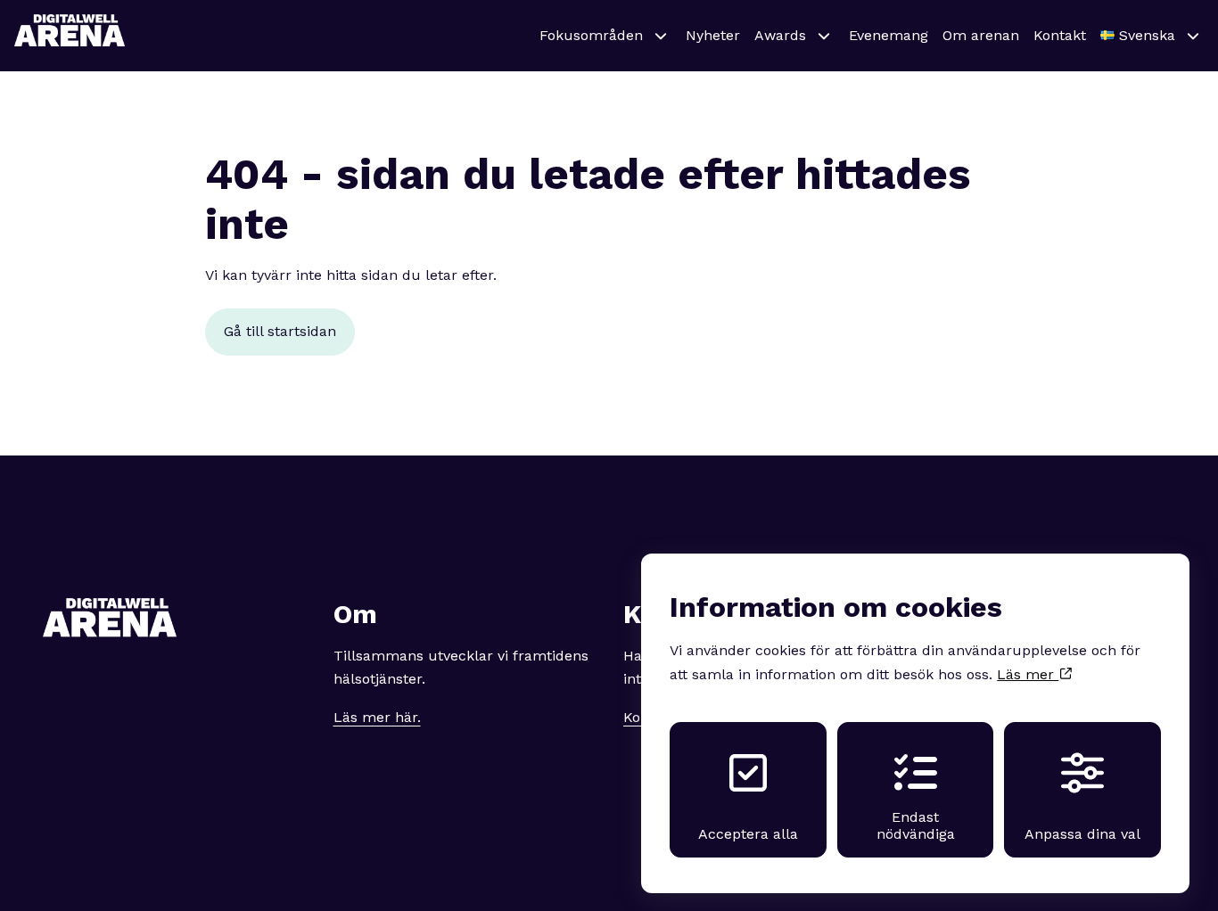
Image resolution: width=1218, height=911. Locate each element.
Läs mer (1027, 674)
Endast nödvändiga (915, 825)
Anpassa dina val (1082, 833)
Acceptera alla (748, 833)
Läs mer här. (377, 717)
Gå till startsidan (280, 331)
